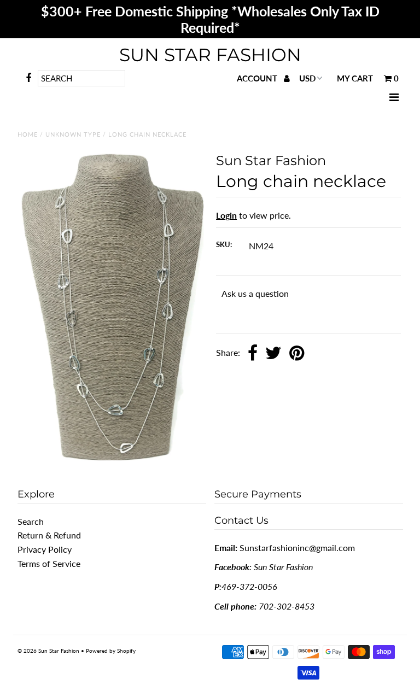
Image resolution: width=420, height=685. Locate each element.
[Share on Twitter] (273, 353)
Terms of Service (49, 563)
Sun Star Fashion (210, 55)
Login (226, 215)
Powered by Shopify (111, 650)
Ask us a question (255, 293)
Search (31, 521)
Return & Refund (49, 535)
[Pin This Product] (296, 353)
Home (28, 134)
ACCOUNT (258, 78)
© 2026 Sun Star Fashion (48, 650)
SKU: (224, 244)
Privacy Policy (45, 549)
